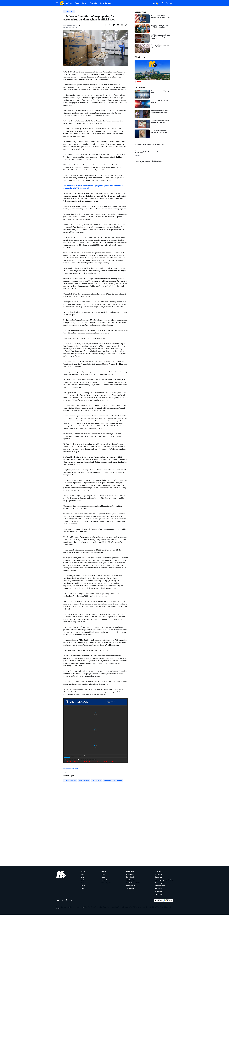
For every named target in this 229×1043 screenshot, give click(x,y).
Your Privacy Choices (69, 907)
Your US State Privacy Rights (95, 907)
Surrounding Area (105, 3)
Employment (159, 894)
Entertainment (130, 885)
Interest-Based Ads (115, 907)
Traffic (82, 880)
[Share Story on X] (109, 24)
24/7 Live (69, 3)
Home (82, 874)
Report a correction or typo (70, 768)
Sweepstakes (130, 888)
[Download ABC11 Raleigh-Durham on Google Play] (168, 900)
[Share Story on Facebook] (105, 24)
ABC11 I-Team (130, 880)
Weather (83, 877)
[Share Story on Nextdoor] (117, 24)
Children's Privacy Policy (81, 907)
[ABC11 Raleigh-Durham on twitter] (62, 900)
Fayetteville (93, 3)
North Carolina (130, 877)
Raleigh (77, 3)
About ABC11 (159, 874)
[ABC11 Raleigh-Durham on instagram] (66, 900)
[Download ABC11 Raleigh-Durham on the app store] (158, 900)
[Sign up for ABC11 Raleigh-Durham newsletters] (71, 900)
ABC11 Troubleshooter (133, 883)
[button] (57, 3)
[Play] (152, 70)
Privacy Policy (59, 907)
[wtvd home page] (61, 874)
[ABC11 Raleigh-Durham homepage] (62, 3)
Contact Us (158, 877)
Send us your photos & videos (164, 880)
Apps (82, 888)
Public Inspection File (126, 907)
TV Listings (158, 888)
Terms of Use (106, 907)
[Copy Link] (126, 24)
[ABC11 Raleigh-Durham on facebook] (58, 900)
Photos (83, 885)
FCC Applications (137, 907)
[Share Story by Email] (122, 24)
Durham (84, 3)
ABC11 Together (160, 883)
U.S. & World (130, 874)
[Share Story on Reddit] (113, 24)
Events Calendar (160, 885)
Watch (82, 883)
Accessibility (158, 891)
